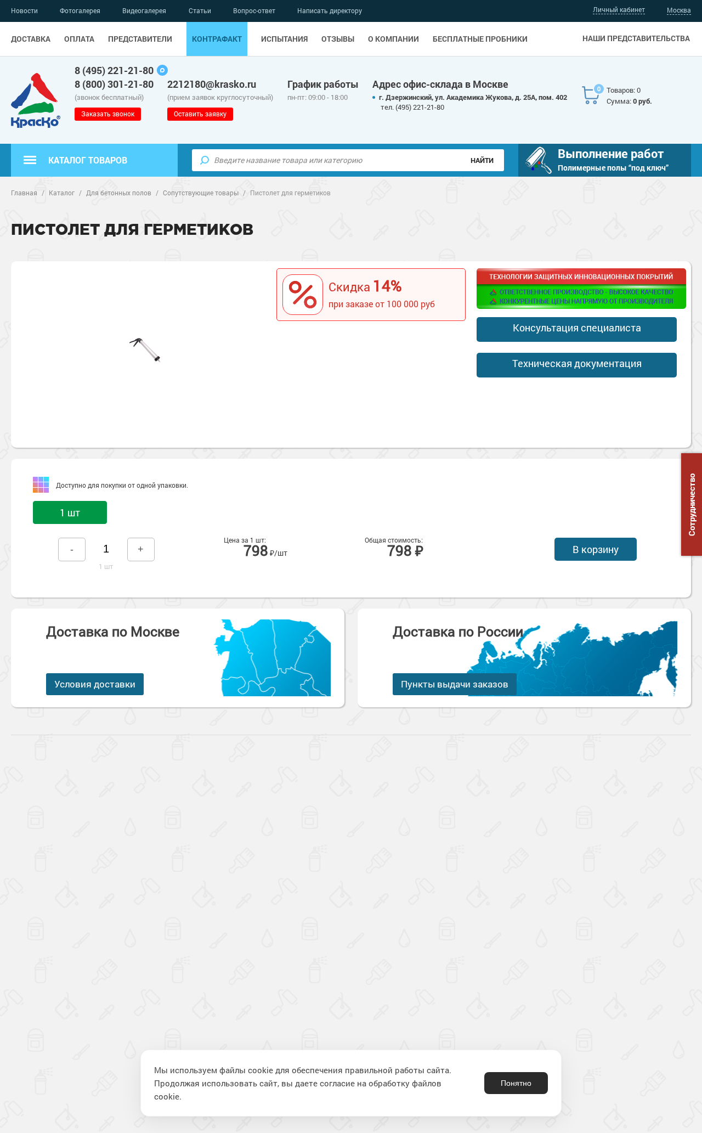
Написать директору (329, 10)
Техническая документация (577, 363)
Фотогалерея (80, 10)
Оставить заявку (200, 113)
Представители (140, 39)
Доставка (30, 39)
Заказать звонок (107, 113)
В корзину (596, 549)
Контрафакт (217, 39)
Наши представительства (636, 38)
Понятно (516, 1083)
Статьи (200, 10)
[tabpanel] (144, 349)
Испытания (284, 39)
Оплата (79, 39)
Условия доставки (94, 684)
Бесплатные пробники (480, 39)
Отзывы (337, 39)
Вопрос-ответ (254, 10)
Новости (24, 10)
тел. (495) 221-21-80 (412, 107)
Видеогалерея (144, 10)
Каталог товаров (87, 160)
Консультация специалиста (577, 327)
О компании (393, 39)
